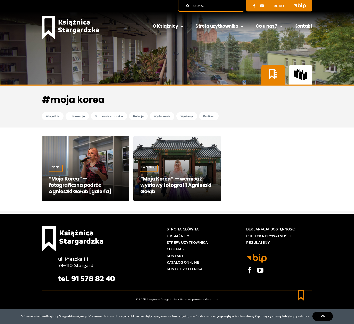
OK (323, 316)
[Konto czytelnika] (273, 74)
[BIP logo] (300, 5)
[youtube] (262, 6)
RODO (279, 6)
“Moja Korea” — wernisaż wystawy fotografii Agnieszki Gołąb (175, 185)
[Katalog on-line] (300, 74)
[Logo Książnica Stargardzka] (70, 17)
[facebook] (254, 6)
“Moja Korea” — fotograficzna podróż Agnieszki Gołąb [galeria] (80, 185)
